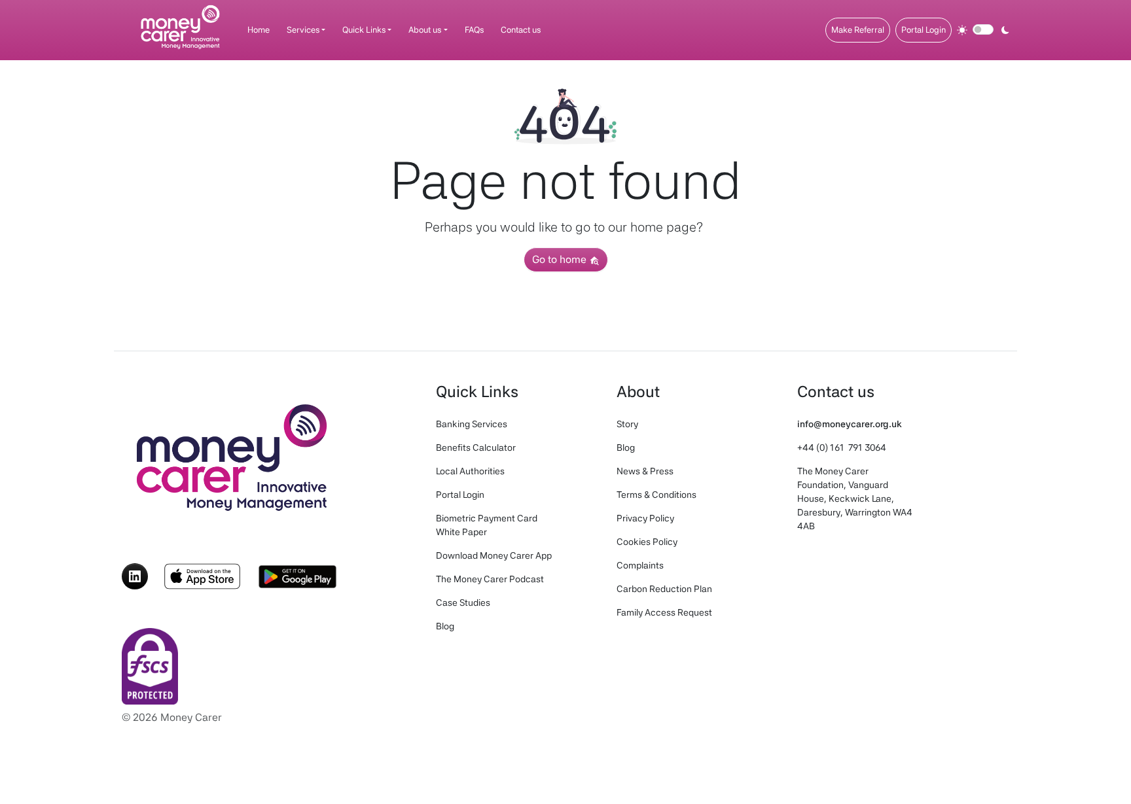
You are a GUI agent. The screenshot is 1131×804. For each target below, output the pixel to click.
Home (258, 30)
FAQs (474, 30)
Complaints (640, 565)
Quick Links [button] (364, 30)
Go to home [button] (560, 259)
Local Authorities (470, 471)
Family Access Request (664, 612)
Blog (445, 626)
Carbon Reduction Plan (664, 589)
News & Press (645, 471)
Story (627, 424)
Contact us (521, 30)
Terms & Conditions (656, 494)
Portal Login (923, 30)
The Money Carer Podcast (490, 579)
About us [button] (424, 30)
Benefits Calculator (476, 447)
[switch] (983, 29)
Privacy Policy (645, 518)
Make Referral (857, 30)
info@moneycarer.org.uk (849, 424)
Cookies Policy (647, 541)
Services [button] (303, 30)
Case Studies (463, 602)
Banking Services (471, 424)
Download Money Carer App (494, 555)
